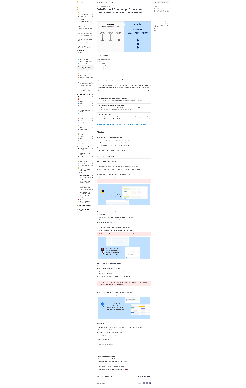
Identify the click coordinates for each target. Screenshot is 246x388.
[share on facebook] (160, 6)
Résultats (99, 61)
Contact (107, 2)
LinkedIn (113, 2)
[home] (86, 2)
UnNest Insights (100, 6)
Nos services (100, 2)
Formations (107, 6)
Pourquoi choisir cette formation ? (104, 59)
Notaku (103, 383)
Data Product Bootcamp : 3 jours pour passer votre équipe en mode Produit (161, 11)
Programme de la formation (102, 63)
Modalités (99, 71)
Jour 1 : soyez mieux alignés (104, 65)
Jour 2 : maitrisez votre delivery (105, 67)
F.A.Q (98, 73)
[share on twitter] (158, 6)
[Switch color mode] (155, 2)
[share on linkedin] (162, 6)
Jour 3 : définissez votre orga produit (106, 69)
